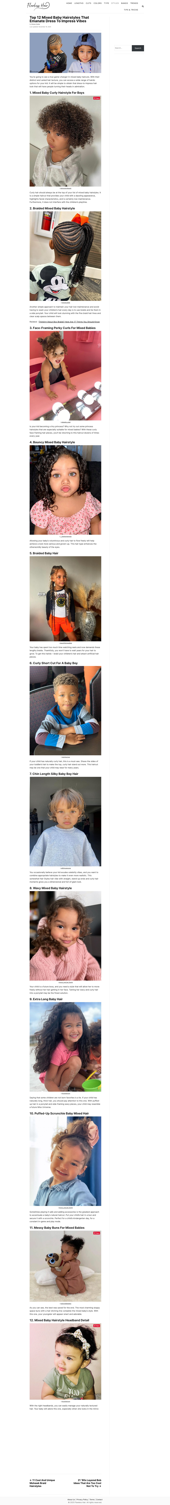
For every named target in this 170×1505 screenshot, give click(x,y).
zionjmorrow (66, 757)
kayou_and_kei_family (66, 982)
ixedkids (69, 643)
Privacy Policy (82, 1500)
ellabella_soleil (66, 422)
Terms (92, 1500)
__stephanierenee (66, 536)
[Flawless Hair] (40, 6)
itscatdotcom (66, 1093)
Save (97, 98)
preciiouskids (66, 302)
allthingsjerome (66, 868)
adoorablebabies (66, 1303)
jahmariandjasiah (66, 188)
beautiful (63, 643)
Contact (99, 1500)
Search (138, 48)
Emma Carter (36, 24)
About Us (71, 1500)
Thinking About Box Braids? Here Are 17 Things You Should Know (69, 322)
